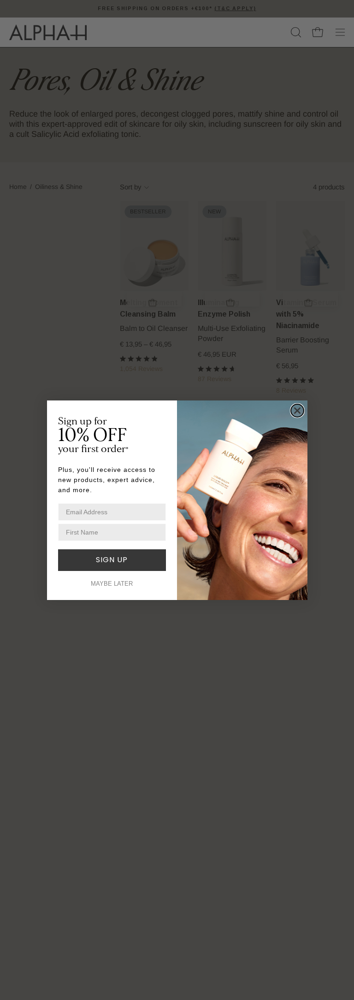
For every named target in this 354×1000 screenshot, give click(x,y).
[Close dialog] (297, 410)
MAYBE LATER (112, 583)
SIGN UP (112, 559)
